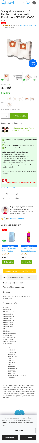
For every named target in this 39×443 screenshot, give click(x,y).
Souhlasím (28, 437)
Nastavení (19, 430)
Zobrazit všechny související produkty (20, 271)
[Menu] (34, 3)
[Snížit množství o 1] (9, 117)
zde (3, 425)
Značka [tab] (28, 277)
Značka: (8, 27)
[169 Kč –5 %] (29, 237)
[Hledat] (23, 3)
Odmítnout (9, 437)
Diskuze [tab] (21, 277)
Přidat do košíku (20, 116)
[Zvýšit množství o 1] (9, 114)
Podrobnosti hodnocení (28, 25)
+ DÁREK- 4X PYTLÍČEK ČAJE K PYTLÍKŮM (22, 129)
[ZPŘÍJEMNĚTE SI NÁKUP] (19, 181)
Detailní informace (7, 188)
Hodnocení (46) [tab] (13, 277)
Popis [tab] (5, 277)
